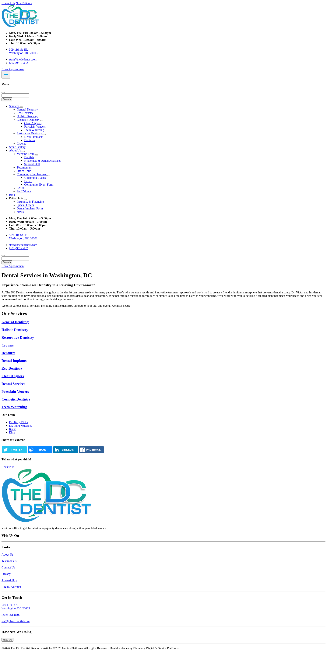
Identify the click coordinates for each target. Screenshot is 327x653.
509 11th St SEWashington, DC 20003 (16, 606)
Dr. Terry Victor (18, 422)
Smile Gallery (17, 147)
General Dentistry (27, 109)
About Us (15, 150)
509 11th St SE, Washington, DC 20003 (23, 51)
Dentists (29, 157)
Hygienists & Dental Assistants (42, 160)
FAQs (20, 188)
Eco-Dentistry (25, 112)
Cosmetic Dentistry (28, 119)
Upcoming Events (35, 177)
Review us (8, 466)
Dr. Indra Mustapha (20, 425)
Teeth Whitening (34, 130)
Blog (12, 194)
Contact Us (8, 3)
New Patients (24, 3)
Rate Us (7, 639)
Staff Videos (24, 191)
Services (14, 106)
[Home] (20, 26)
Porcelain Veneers (35, 126)
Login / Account (11, 586)
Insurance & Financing (30, 201)
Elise (12, 432)
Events (28, 181)
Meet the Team (26, 153)
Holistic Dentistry (27, 116)
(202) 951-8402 (18, 62)
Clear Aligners (32, 123)
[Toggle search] (3, 255)
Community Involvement (32, 174)
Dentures (29, 140)
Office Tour (24, 170)
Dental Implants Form (30, 208)
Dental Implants (33, 136)
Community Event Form (38, 184)
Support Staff (32, 164)
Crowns (21, 143)
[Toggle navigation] (6, 74)
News (20, 211)
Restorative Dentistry (30, 133)
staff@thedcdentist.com (23, 59)
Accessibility (9, 580)
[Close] (3, 92)
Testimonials (24, 167)
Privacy (6, 573)
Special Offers (25, 205)
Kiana (12, 429)
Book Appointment (13, 69)
